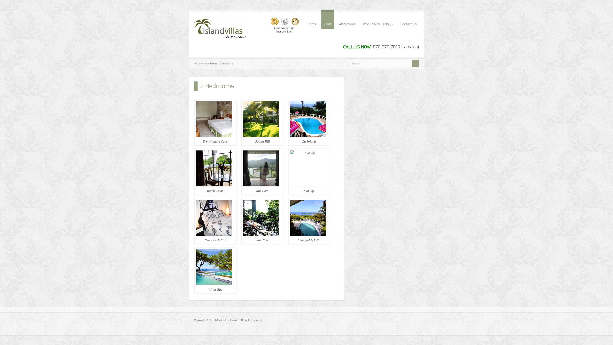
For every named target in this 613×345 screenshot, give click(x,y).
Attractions (347, 24)
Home (311, 24)
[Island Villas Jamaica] (247, 39)
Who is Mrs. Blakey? (378, 24)
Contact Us (409, 24)
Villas (328, 24)
